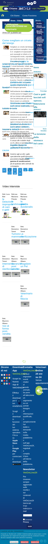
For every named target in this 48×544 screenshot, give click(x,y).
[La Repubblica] (2, 374)
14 (15, 174)
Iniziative (29, 21)
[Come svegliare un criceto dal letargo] (6, 47)
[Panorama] (7, 377)
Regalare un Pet (26, 265)
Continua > (30, 170)
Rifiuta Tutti (24, 542)
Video (39, 53)
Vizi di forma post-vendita (6, 330)
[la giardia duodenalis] (25, 212)
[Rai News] (9, 374)
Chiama (13, 8)
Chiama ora (40, 390)
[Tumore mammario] (16, 242)
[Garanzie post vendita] (16, 274)
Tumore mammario (17, 235)
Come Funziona (29, 16)
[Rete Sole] (2, 383)
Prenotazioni (40, 60)
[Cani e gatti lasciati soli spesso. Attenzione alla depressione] (40, 76)
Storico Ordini (39, 31)
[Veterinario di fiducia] (25, 304)
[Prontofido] (7, 380)
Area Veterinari (17, 26)
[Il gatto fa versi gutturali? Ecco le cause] (6, 155)
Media (38, 21)
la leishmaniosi (18, 202)
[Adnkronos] (4, 377)
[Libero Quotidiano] (9, 377)
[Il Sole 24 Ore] (4, 374)
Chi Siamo (15, 16)
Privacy (26, 522)
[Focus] (4, 380)
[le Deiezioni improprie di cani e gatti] (6, 215)
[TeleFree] (7, 383)
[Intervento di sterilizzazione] (6, 274)
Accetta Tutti (35, 542)
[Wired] (2, 377)
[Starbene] (9, 383)
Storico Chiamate (40, 38)
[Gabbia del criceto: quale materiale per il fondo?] (6, 92)
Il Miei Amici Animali (39, 46)
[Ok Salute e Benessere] (4, 383)
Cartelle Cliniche (39, 49)
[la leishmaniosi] (16, 209)
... (9, 174)
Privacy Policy (15, 539)
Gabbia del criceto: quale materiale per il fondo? (18, 85)
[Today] (2, 380)
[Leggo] (7, 374)
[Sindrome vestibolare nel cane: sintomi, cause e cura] (6, 113)
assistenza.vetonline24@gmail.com (19, 6)
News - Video (16, 21)
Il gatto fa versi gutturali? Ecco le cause (16, 148)
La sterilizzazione (28, 235)
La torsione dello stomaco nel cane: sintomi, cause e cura (40, 143)
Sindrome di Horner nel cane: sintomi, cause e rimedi (17, 127)
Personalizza (14, 542)
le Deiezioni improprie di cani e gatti (7, 204)
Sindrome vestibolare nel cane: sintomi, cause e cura (18, 106)
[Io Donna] (9, 380)
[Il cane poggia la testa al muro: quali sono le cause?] (6, 71)
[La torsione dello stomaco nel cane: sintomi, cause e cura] (40, 114)
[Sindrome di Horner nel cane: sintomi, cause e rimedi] (6, 134)
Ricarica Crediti (39, 42)
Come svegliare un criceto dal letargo (16, 41)
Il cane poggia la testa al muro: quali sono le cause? (17, 64)
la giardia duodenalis (27, 204)
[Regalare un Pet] (25, 272)
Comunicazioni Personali (40, 57)
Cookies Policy (5, 539)
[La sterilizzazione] (25, 242)
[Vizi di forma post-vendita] (6, 339)
